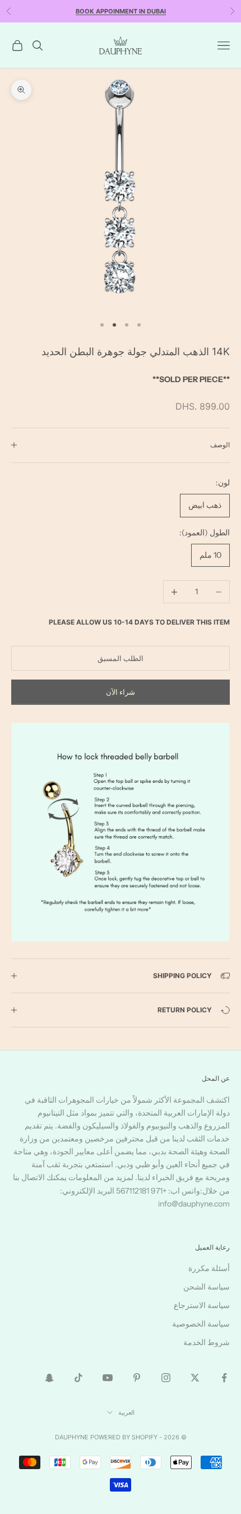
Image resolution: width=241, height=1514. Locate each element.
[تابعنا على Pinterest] (136, 1377)
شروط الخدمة (206, 1342)
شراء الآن (120, 691)
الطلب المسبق (120, 658)
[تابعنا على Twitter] (195, 1377)
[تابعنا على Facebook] (224, 1377)
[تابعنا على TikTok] (78, 1377)
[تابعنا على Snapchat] (49, 1377)
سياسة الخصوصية (201, 1324)
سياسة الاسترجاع (202, 1305)
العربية (126, 1412)
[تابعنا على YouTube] (107, 1377)
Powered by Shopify (123, 1437)
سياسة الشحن (206, 1287)
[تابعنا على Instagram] (166, 1377)
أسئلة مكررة (209, 1268)
